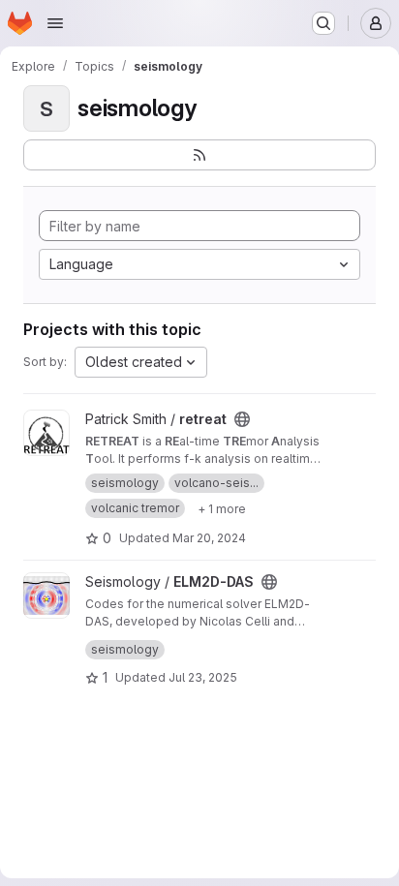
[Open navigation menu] (55, 23)
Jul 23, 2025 (203, 677)
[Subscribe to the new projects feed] (199, 154)
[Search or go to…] (323, 23)
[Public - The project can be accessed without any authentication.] (242, 419)
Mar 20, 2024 (209, 538)
